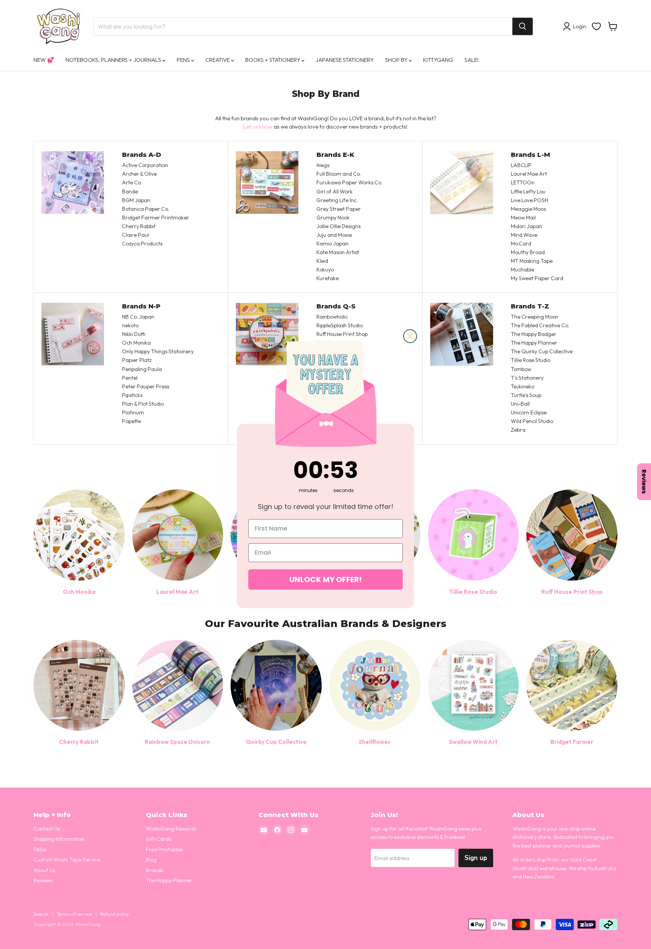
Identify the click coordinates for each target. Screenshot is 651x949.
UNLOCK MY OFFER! (325, 579)
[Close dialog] (410, 336)
